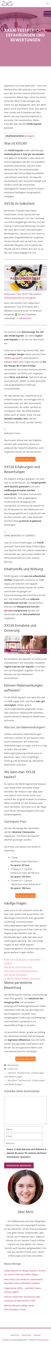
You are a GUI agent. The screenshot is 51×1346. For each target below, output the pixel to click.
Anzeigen (29, 136)
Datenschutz (26, 1335)
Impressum (15, 1335)
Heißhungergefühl (13, 358)
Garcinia (8, 610)
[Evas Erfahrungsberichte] (7, 3)
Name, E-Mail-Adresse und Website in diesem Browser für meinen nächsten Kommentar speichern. (26, 1153)
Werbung (37, 1335)
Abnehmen (13, 1065)
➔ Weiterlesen (24, 318)
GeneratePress (43, 1340)
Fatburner (13, 1068)
